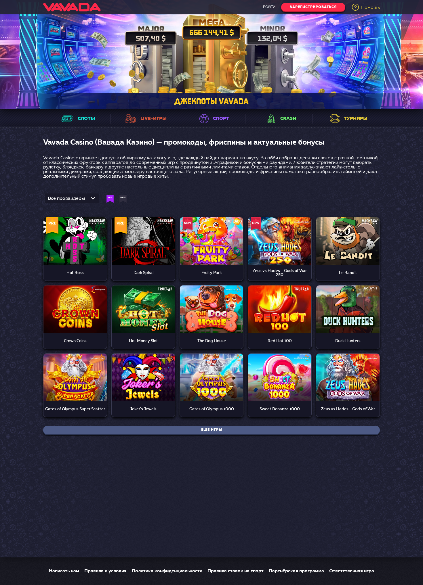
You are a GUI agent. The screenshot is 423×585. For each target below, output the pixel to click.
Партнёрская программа (296, 571)
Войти (269, 7)
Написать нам (64, 571)
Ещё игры (211, 430)
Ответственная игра (351, 571)
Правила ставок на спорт (235, 571)
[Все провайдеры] (72, 200)
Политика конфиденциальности (167, 571)
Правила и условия (105, 571)
